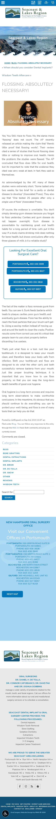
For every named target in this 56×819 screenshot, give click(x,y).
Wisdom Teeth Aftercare (16, 75)
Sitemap (38, 809)
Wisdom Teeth (11, 484)
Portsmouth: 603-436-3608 (28, 264)
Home (7, 63)
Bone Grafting (11, 453)
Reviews (7, 480)
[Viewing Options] (5, 813)
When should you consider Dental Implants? (28, 67)
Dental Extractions (14, 457)
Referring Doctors (47, 806)
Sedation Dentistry (28, 731)
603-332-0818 (32, 570)
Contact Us (19, 809)
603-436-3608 (32, 548)
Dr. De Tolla (10, 469)
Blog (14, 63)
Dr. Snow (8, 473)
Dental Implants (12, 461)
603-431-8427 (32, 559)
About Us (33, 806)
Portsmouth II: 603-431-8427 (28, 271)
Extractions (28, 735)
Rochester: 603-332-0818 (28, 282)
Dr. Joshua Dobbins (30, 686)
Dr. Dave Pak (42, 683)
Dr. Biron (8, 465)
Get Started (25, 804)
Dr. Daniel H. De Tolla (27, 679)
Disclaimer (29, 809)
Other (6, 476)
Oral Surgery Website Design (22, 812)
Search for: (7, 492)
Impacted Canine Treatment (28, 744)
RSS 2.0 (16, 427)
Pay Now (15, 804)
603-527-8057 (32, 581)
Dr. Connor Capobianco (20, 683)
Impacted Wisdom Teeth (28, 738)
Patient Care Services (41, 804)
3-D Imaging (28, 741)
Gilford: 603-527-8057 (28, 289)
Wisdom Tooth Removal (28, 725)
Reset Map (12, 594)
